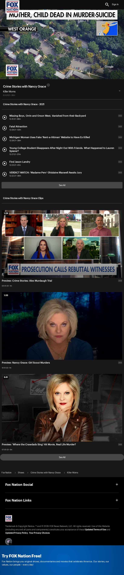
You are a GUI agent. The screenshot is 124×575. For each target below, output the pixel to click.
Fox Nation (6, 473)
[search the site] (107, 4)
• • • (120, 116)
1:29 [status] (6, 213)
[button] (107, 4)
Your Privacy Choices (39, 533)
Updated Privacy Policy (16, 533)
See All (62, 185)
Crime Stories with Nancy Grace (24, 86)
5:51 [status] (6, 377)
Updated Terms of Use (95, 530)
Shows (21, 473)
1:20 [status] (6, 295)
